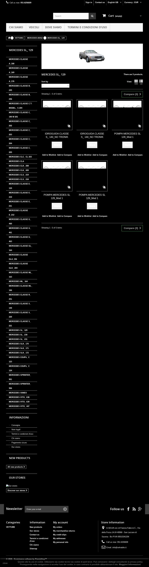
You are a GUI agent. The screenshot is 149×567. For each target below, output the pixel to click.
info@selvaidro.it (119, 547)
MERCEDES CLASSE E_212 (18, 212)
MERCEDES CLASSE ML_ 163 (20, 274)
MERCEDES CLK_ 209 (19, 170)
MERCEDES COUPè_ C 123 (19, 359)
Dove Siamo (53, 27)
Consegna (15, 425)
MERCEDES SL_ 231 (18, 339)
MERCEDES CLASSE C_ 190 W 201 (20, 114)
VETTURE (10, 527)
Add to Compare (64, 155)
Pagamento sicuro (19, 443)
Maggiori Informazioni (130, 564)
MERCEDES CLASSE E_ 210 (20, 195)
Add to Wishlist (49, 155)
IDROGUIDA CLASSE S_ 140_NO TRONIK (57, 135)
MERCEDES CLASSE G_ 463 (20, 239)
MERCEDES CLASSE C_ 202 (20, 123)
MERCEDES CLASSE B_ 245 (20, 88)
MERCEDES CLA (16, 161)
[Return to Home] (9, 38)
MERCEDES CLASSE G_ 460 (20, 221)
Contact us (100, 2)
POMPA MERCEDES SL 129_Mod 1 (127, 135)
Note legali (15, 429)
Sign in (89, 2)
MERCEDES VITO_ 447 (19, 406)
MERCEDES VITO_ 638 (19, 397)
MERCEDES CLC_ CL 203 (20, 157)
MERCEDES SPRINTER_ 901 (20, 377)
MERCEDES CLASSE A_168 (18, 61)
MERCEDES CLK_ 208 (19, 166)
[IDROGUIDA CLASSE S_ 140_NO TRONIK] (57, 115)
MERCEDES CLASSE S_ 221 (20, 323)
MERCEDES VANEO (18, 393)
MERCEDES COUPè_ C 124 (19, 368)
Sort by (44, 82)
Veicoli (34, 27)
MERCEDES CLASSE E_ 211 (20, 203)
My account (60, 522)
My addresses (59, 538)
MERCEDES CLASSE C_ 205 (20, 150)
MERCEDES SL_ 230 (18, 335)
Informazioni (19, 417)
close (5, 563)
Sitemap (33, 549)
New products (19, 458)
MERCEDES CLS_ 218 (19, 179)
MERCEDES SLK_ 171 (19, 348)
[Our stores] (21, 486)
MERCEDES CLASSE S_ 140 (20, 306)
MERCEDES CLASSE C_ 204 (20, 141)
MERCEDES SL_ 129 (18, 330)
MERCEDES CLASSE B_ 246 (20, 97)
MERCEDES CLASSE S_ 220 (20, 314)
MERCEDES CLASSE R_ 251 (20, 297)
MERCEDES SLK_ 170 (19, 344)
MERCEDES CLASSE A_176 (18, 79)
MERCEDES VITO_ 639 (19, 402)
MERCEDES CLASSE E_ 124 (20, 186)
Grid (136, 84)
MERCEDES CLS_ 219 (19, 175)
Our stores (15, 447)
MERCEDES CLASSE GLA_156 (18, 257)
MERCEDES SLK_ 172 (19, 353)
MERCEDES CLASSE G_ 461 (20, 230)
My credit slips (59, 535)
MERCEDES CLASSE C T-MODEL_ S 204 (20, 105)
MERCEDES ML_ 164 (18, 281)
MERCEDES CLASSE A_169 (18, 70)
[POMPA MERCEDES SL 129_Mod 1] (127, 115)
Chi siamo (16, 27)
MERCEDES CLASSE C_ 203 (20, 132)
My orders (57, 527)
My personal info (60, 542)
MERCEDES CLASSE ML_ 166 (20, 288)
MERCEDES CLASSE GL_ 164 (20, 248)
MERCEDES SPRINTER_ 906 (20, 386)
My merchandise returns (64, 531)
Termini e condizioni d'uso (87, 27)
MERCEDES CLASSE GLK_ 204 (18, 266)
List (141, 84)
